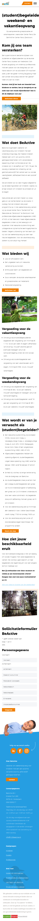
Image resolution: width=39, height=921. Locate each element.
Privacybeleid (22, 916)
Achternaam (6, 664)
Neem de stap (10, 531)
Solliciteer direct (11, 98)
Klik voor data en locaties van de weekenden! (18, 585)
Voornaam (6, 655)
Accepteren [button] (7, 916)
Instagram (26, 751)
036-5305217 (11, 802)
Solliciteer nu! (10, 290)
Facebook (20, 751)
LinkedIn (13, 751)
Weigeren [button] (14, 916)
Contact (27, 3)
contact (12, 779)
